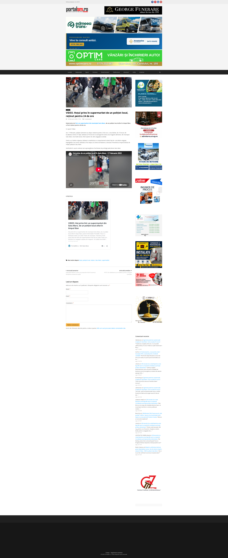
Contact (107, 552)
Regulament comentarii (116, 552)
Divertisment (105, 72)
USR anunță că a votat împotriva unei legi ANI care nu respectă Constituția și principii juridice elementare (148, 365)
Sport (87, 72)
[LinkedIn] (158, 2)
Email (68, 296)
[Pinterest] (155, 2)
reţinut (93, 260)
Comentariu (70, 303)
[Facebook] (152, 2)
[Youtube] (161, 2)
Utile (134, 72)
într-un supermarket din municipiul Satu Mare (90, 123)
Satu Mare (98, 260)
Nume (68, 289)
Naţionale (79, 72)
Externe (95, 72)
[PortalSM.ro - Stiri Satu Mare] (77, 11)
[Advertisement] (98, 339)
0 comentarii (88, 119)
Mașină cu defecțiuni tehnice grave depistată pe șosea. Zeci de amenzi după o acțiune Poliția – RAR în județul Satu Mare (148, 449)
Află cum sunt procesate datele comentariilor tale (111, 328)
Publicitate (116, 72)
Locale (70, 72)
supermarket (105, 260)
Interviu (141, 72)
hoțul (80, 260)
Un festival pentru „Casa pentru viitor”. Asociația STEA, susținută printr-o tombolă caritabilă (147, 353)
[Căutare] (160, 72)
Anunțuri (126, 72)
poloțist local (86, 260)
